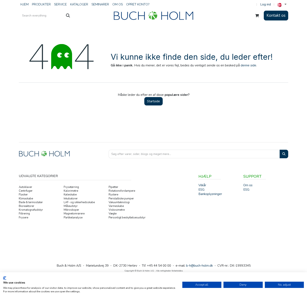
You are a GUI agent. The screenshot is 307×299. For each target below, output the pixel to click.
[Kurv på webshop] (257, 16)
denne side (248, 65)
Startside (153, 101)
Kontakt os (275, 15)
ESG (246, 190)
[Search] (284, 154)
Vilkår (202, 185)
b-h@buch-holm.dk (199, 266)
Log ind (265, 4)
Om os (247, 185)
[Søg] (68, 16)
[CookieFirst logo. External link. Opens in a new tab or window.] (4, 278)
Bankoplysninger (210, 194)
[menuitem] (24, 4)
